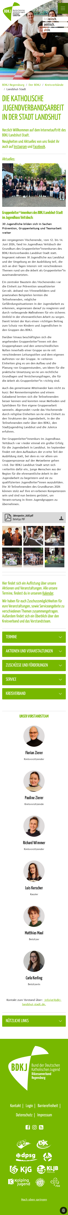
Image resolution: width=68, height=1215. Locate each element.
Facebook (39, 147)
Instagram (20, 147)
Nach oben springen (34, 1199)
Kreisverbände (54, 85)
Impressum (44, 1115)
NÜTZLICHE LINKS (17, 1021)
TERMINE (11, 637)
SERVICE (11, 679)
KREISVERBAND (16, 694)
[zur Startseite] (18, 13)
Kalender (47, 593)
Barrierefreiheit (48, 1106)
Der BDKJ (35, 85)
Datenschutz (24, 1115)
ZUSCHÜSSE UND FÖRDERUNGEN (27, 665)
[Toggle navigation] (63, 8)
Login (29, 1106)
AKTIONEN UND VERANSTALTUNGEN (29, 651)
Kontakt (15, 1106)
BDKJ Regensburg (13, 85)
